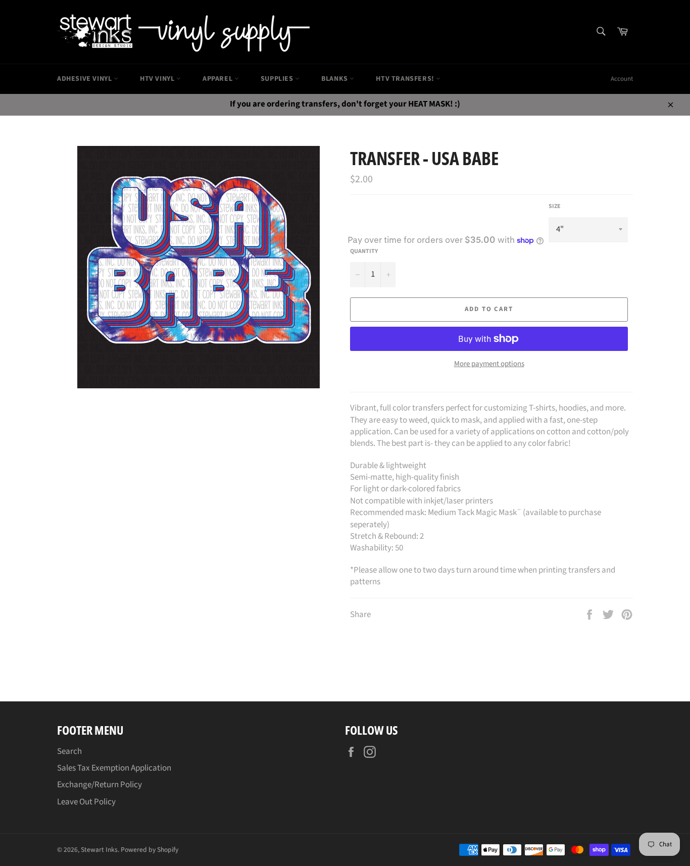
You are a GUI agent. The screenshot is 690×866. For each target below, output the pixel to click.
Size (555, 206)
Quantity (364, 251)
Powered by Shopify (149, 849)
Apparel (218, 79)
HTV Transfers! (406, 79)
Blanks (335, 79)
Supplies (278, 79)
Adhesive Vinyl (85, 79)
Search (69, 751)
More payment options (489, 364)
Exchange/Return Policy (99, 785)
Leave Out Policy (86, 802)
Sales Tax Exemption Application (114, 768)
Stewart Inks (99, 849)
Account (622, 78)
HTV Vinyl (158, 79)
